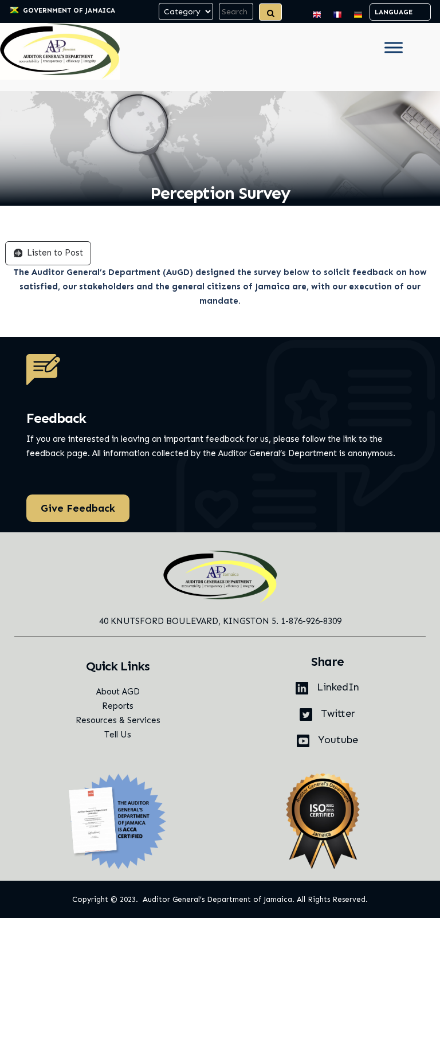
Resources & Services (118, 720)
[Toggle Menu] (393, 47)
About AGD (118, 691)
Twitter (336, 713)
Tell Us (117, 734)
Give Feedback (78, 508)
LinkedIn (336, 687)
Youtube (336, 739)
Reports (117, 706)
